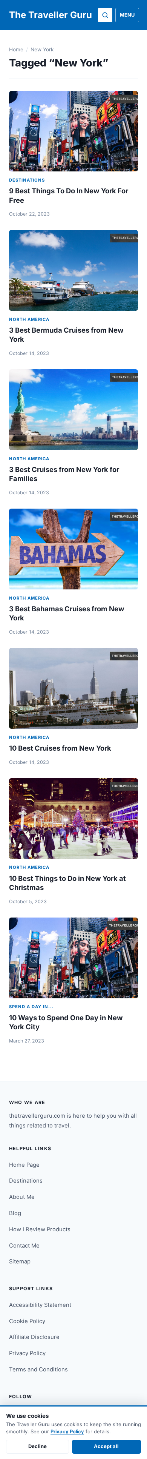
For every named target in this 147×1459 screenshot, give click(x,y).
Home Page (24, 1164)
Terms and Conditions (38, 1369)
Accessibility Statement (40, 1305)
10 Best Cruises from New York (60, 748)
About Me (22, 1197)
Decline (37, 1446)
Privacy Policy (27, 1353)
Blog (15, 1213)
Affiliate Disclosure (34, 1337)
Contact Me (24, 1245)
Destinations (26, 1180)
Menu (127, 15)
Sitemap (20, 1261)
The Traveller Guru (50, 14)
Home (16, 49)
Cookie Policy (27, 1321)
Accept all (106, 1446)
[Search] (105, 15)
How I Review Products (39, 1229)
